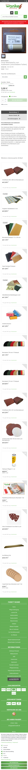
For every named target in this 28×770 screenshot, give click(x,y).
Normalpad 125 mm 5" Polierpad (10, 381)
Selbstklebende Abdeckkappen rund (11, 295)
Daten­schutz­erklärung (7, 742)
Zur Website (14, 635)
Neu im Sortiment (14, 629)
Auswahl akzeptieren (14, 765)
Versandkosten (12, 92)
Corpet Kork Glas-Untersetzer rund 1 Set (12, 584)
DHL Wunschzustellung (8, 751)
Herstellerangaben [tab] (13, 118)
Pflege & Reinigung (14, 609)
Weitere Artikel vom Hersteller (7, 83)
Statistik (5, 747)
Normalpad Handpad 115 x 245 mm (11, 237)
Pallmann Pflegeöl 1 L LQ (8, 469)
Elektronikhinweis (14, 673)
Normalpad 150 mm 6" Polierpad (10, 352)
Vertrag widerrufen (14, 679)
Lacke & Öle (14, 612)
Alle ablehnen (14, 768)
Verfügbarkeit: (4, 96)
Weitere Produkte (14, 626)
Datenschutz (14, 659)
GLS (4, 753)
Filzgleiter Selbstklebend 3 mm (10, 208)
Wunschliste (4, 104)
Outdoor (14, 623)
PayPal (5, 755)
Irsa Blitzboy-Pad (6, 555)
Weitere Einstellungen (6, 759)
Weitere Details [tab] (13, 115)
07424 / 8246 (6, 1)
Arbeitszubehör (14, 615)
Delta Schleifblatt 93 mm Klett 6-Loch (11, 526)
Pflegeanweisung (14, 668)
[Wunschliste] (25, 1)
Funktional (5, 757)
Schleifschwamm (6, 323)
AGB (14, 656)
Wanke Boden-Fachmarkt (14, 642)
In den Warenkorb (17, 100)
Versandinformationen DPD (14, 676)
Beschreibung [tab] (13, 112)
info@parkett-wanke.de (14, 725)
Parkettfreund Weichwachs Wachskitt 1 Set (13, 498)
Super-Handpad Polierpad (8, 266)
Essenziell (5, 745)
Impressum (14, 662)
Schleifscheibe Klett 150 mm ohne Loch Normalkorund (12, 439)
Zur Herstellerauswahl (14, 632)
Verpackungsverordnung (14, 670)
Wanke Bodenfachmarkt (14, 639)
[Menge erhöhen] (6, 99)
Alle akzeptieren (14, 762)
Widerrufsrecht (14, 653)
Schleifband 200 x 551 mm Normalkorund (12, 410)
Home (14, 607)
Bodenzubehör (14, 618)
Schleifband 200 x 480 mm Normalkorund (12, 180)
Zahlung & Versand (14, 651)
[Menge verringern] (6, 101)
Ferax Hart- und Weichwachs (8, 74)
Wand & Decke (14, 621)
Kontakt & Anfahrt (14, 665)
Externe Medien (6, 749)
